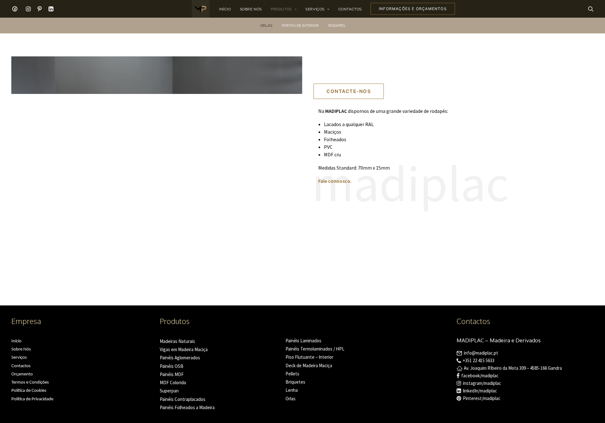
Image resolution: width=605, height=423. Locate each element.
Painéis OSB (171, 366)
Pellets (292, 374)
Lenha (291, 390)
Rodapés (336, 25)
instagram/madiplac (482, 383)
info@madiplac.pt (481, 353)
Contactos (350, 9)
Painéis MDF (172, 374)
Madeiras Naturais (177, 341)
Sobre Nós (251, 9)
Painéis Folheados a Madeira (187, 407)
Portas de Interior (300, 25)
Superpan (169, 391)
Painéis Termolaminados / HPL (314, 349)
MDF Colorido (173, 382)
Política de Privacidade (32, 399)
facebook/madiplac (479, 376)
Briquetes (295, 382)
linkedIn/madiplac (480, 391)
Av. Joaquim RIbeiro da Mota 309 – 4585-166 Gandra (513, 368)
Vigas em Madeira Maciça (184, 349)
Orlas (266, 25)
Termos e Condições (30, 382)
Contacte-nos (348, 91)
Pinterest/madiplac (481, 398)
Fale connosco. (335, 181)
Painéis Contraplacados (182, 399)
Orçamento (22, 374)
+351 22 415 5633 (478, 360)
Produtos (281, 9)
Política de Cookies (28, 390)
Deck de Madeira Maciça (308, 365)
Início (225, 9)
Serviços (315, 9)
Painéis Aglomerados (180, 358)
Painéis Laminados (303, 341)
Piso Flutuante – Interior (309, 357)
